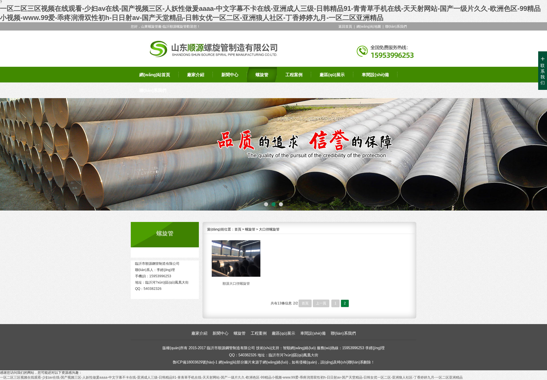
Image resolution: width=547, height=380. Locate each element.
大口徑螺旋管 (269, 229)
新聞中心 (229, 74)
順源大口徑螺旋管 (236, 284)
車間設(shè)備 (375, 74)
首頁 (237, 229)
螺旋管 (262, 74)
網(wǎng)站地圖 (368, 27)
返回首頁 (345, 27)
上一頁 (321, 303)
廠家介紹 (195, 74)
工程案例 (294, 74)
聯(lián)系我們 (396, 27)
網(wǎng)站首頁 (154, 74)
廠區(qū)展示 (332, 74)
